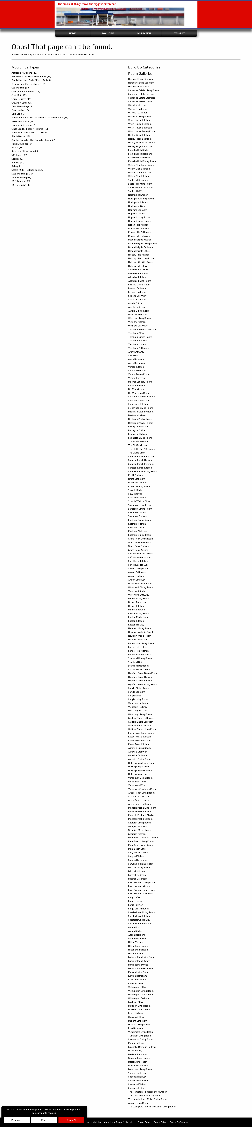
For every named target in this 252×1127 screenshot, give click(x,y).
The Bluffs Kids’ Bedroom (141, 449)
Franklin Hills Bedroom (140, 153)
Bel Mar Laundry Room (140, 381)
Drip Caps (18, 113)
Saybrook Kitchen (137, 512)
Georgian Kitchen (137, 834)
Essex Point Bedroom (139, 740)
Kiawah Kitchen (136, 983)
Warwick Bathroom (138, 112)
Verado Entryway (137, 378)
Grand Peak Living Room (140, 538)
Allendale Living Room (139, 280)
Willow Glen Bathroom (139, 172)
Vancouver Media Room (140, 777)
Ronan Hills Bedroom (139, 228)
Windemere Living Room (140, 1031)
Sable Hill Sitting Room (140, 183)
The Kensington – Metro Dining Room (147, 1099)
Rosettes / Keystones (25, 151)
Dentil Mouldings (22, 106)
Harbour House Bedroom (141, 82)
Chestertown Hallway (139, 919)
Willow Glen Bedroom (139, 168)
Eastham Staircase (137, 531)
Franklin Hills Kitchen (139, 150)
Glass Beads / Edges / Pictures (30, 128)
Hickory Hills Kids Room (140, 262)
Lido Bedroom (135, 1028)
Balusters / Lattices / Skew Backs (31, 76)
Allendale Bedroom (138, 273)
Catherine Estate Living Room (143, 90)
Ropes (17, 147)
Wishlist (179, 33)
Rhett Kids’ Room (137, 482)
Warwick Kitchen (137, 105)
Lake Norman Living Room (141, 882)
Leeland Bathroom (137, 288)
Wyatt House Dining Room (141, 131)
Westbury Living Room (140, 714)
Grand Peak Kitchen (138, 550)
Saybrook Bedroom (138, 516)
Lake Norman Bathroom (140, 893)
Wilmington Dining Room (141, 994)
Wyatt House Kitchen (139, 120)
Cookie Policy (160, 1122)
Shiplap (18, 162)
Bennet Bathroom (137, 602)
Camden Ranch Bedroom (141, 464)
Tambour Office (136, 333)
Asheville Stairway (137, 751)
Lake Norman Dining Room (142, 890)
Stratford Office (136, 662)
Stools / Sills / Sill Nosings (27, 169)
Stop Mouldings (22, 173)
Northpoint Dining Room (141, 198)
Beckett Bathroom (137, 1020)
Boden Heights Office (139, 251)
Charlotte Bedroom (138, 1080)
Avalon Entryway (136, 579)
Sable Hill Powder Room (140, 187)
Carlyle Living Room (138, 699)
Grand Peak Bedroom (139, 546)
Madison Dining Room (139, 1009)
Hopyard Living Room (139, 217)
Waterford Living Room (140, 583)
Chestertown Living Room (141, 912)
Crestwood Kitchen (138, 404)
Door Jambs (20, 110)
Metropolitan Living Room (141, 957)
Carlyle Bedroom (136, 691)
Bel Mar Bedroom (137, 385)
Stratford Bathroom (138, 665)
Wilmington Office (137, 987)
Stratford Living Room (139, 669)
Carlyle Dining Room (138, 688)
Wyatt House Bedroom (140, 123)
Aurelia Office (135, 303)
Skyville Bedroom (137, 497)
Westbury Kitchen (137, 710)
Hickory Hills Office (137, 266)
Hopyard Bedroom (137, 209)
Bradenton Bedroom (138, 1065)
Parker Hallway (136, 1043)
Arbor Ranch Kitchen (138, 796)
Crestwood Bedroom (138, 400)
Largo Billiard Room (138, 908)
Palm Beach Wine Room (140, 845)
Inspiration (144, 33)
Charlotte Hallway (137, 1076)
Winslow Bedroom (137, 314)
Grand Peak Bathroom (139, 542)
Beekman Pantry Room (140, 419)
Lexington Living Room (140, 437)
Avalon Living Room (138, 568)
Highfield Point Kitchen (140, 680)
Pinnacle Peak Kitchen (139, 811)
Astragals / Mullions (24, 72)
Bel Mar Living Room (138, 393)
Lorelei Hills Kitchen (138, 650)
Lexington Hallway (137, 434)
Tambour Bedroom (138, 340)
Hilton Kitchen (135, 953)
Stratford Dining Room (140, 658)
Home (72, 33)
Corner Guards (21, 99)
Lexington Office (136, 430)
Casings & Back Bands (26, 91)
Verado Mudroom (137, 370)
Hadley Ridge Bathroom (140, 146)
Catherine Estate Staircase (141, 97)
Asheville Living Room (139, 748)
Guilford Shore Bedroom (140, 721)
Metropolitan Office (138, 964)
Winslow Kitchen (137, 321)
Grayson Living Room (139, 1058)
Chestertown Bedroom (140, 923)
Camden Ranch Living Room (142, 471)
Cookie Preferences (179, 1122)
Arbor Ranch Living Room (141, 792)
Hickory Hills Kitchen (138, 254)
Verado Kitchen (136, 366)
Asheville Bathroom (138, 755)
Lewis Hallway (135, 1013)
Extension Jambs (22, 121)
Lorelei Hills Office (137, 647)
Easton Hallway (136, 624)
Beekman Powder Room (140, 423)
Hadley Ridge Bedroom (140, 138)
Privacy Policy (144, 1122)
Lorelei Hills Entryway (139, 654)
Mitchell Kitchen (136, 871)
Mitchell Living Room (139, 867)
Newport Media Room (139, 635)
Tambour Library (137, 344)
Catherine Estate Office (140, 101)
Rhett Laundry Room (139, 486)
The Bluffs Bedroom (138, 441)
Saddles (17, 158)
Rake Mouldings (22, 143)
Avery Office (134, 355)
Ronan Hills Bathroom (139, 232)
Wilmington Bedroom (139, 998)
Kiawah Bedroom (137, 979)
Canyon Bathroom (137, 860)
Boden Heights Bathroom (141, 247)
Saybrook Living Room (139, 505)
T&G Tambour (21, 181)
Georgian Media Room (139, 830)
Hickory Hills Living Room (141, 258)
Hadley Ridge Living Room (141, 142)
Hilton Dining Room (138, 949)
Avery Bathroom (136, 363)
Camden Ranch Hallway (140, 460)
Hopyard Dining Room (139, 221)
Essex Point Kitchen (138, 744)
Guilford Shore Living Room (142, 729)
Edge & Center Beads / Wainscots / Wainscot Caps (40, 117)
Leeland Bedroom (137, 292)
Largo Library (135, 901)
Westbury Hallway (137, 706)
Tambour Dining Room (140, 337)
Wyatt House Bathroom (140, 127)
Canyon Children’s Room (140, 863)
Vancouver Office (136, 785)
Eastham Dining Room (139, 534)
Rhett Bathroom (136, 478)
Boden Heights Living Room (142, 243)
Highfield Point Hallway (140, 677)
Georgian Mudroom (138, 826)
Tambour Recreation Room (142, 329)
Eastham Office (136, 527)
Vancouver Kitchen (137, 781)
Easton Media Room (138, 617)
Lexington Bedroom (138, 426)
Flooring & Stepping (23, 125)
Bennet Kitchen (136, 606)
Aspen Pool (134, 927)
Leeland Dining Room (139, 284)
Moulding (108, 33)
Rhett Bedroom (136, 475)
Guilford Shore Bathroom (141, 718)
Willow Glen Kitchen (138, 176)
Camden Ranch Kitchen (140, 467)
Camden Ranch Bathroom (141, 456)
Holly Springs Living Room (141, 763)
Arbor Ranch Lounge (138, 800)
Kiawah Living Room (138, 972)
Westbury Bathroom (138, 703)
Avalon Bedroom (136, 576)
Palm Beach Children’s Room (143, 837)
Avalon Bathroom (137, 572)
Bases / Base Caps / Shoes (28, 84)
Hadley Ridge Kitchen (139, 135)
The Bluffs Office (137, 452)
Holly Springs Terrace (139, 774)
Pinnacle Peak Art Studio (141, 815)
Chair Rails (19, 95)
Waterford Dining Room (140, 587)
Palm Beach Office (137, 848)
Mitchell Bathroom (137, 878)
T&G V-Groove (21, 185)
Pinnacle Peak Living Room (142, 807)
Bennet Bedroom (137, 609)
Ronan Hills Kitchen (138, 224)
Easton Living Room (138, 613)
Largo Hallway (135, 904)
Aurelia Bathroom (137, 299)
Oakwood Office (136, 1017)
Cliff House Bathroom (139, 557)
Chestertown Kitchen (139, 916)
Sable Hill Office (136, 191)
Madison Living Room (139, 1005)
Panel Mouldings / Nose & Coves (30, 132)
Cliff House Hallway (138, 564)
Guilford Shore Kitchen (139, 725)
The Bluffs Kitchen (137, 445)
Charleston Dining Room (140, 1039)
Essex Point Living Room (141, 733)
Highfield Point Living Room (142, 684)
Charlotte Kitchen (137, 1084)
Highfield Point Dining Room (143, 673)
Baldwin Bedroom (137, 1054)
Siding (16, 166)
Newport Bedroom (137, 639)
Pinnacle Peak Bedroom (140, 818)
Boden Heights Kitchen (140, 239)
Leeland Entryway (137, 295)
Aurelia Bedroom (136, 307)
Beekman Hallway (137, 415)
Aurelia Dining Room (138, 310)
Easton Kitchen (136, 620)
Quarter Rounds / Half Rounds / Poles (34, 140)
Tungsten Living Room (140, 1035)
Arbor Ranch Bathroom (140, 804)
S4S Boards (20, 155)
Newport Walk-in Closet (140, 632)
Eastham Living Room (139, 520)
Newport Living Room (139, 628)
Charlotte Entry (136, 1088)
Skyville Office (135, 493)
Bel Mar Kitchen (136, 389)
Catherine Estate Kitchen (141, 94)
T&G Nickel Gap (21, 177)
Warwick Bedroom (137, 109)
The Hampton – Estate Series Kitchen (147, 1091)
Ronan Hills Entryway (139, 236)
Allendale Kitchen (137, 277)
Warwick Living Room (139, 116)
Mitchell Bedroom (137, 875)
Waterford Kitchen (137, 591)
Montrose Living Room (140, 1069)
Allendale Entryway (138, 269)
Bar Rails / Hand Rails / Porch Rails (31, 80)
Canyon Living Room (138, 852)
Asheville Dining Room (139, 759)
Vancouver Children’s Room (142, 789)
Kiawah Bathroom (137, 975)
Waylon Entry (135, 1050)
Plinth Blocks (21, 136)
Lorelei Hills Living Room (141, 643)
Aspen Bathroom (137, 938)
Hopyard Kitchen (136, 213)
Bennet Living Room (138, 598)
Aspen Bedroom (136, 934)
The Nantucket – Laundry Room (144, 1095)
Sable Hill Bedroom (138, 180)
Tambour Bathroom (138, 348)
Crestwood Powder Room (141, 396)
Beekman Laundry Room (141, 411)
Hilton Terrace (135, 942)
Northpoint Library (138, 202)
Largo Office (134, 897)
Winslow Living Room (139, 318)
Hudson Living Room (139, 1024)
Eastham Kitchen (137, 523)
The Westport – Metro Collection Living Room (152, 1106)
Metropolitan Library (139, 961)
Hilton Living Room (138, 946)
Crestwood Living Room (140, 407)
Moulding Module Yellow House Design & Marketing (109, 1122)
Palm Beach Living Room (141, 841)
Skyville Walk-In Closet (139, 501)
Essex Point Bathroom (139, 736)
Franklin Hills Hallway (139, 157)
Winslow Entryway (137, 325)
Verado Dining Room (138, 374)
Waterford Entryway (138, 594)
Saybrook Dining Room (140, 508)
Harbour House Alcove (139, 86)
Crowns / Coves (22, 102)
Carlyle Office (134, 695)
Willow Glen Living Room (141, 165)
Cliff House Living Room (140, 553)
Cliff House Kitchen (138, 561)
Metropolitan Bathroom (140, 968)
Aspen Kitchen (135, 931)
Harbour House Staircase (141, 79)
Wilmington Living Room (141, 990)
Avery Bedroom (136, 359)
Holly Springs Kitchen (139, 766)
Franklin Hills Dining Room (142, 161)
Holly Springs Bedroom (140, 770)
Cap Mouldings (21, 87)
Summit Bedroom (137, 1073)
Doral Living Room (137, 1061)
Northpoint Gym (136, 206)
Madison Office (136, 1002)
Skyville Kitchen (136, 490)
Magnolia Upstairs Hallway (142, 1047)
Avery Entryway (136, 351)
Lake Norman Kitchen (139, 886)
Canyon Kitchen (136, 856)
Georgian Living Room (139, 822)
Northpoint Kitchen (138, 194)
